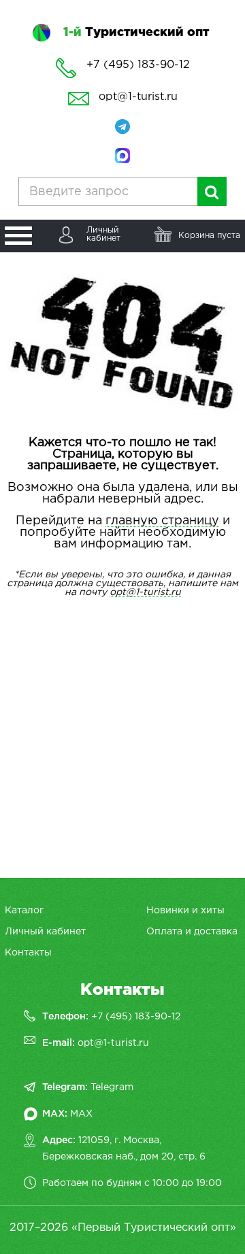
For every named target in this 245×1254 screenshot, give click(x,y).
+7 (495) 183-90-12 (135, 1017)
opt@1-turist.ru (138, 97)
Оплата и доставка (192, 932)
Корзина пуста (209, 235)
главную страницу (162, 520)
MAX (81, 1114)
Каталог (24, 910)
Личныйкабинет (103, 234)
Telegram (112, 1087)
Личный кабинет (45, 932)
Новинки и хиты (185, 910)
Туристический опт (136, 32)
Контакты (28, 953)
